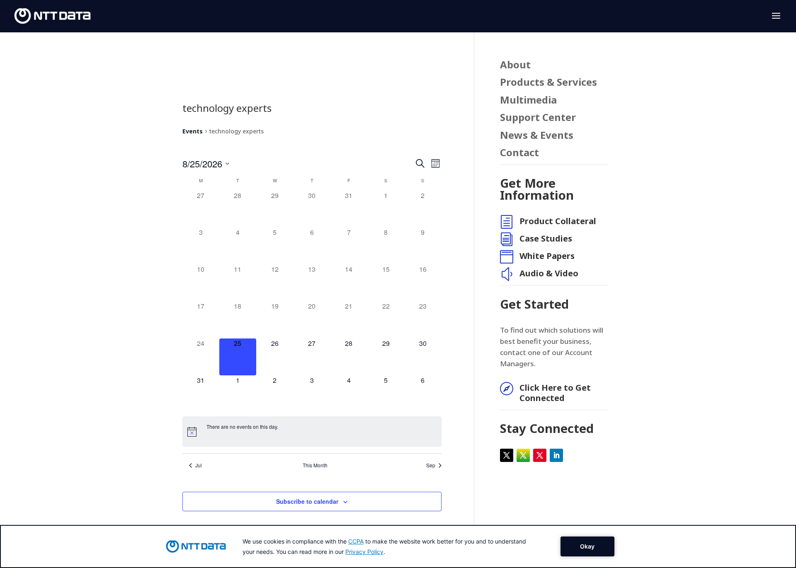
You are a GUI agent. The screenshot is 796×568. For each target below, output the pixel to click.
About (515, 65)
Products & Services (548, 83)
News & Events (536, 136)
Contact (519, 153)
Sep (430, 465)
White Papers (547, 255)
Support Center (538, 118)
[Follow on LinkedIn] (556, 455)
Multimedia (528, 100)
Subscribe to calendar (307, 501)
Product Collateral (557, 221)
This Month (315, 465)
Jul (198, 465)
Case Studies (545, 238)
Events (192, 131)
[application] (398, 546)
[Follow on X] (506, 455)
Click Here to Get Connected (555, 393)
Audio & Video (548, 273)
